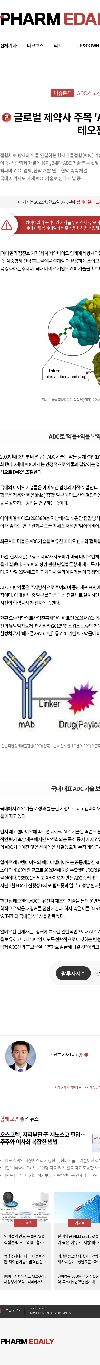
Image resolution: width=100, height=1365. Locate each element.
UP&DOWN (87, 45)
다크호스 (35, 45)
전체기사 (8, 45)
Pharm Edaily (27, 1341)
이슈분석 (62, 93)
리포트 (60, 45)
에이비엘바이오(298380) (23, 518)
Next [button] (31, 1314)
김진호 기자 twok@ (66, 1054)
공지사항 (12, 1311)
